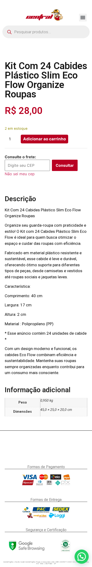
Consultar (65, 165)
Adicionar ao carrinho (44, 139)
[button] (83, 17)
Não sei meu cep (20, 173)
